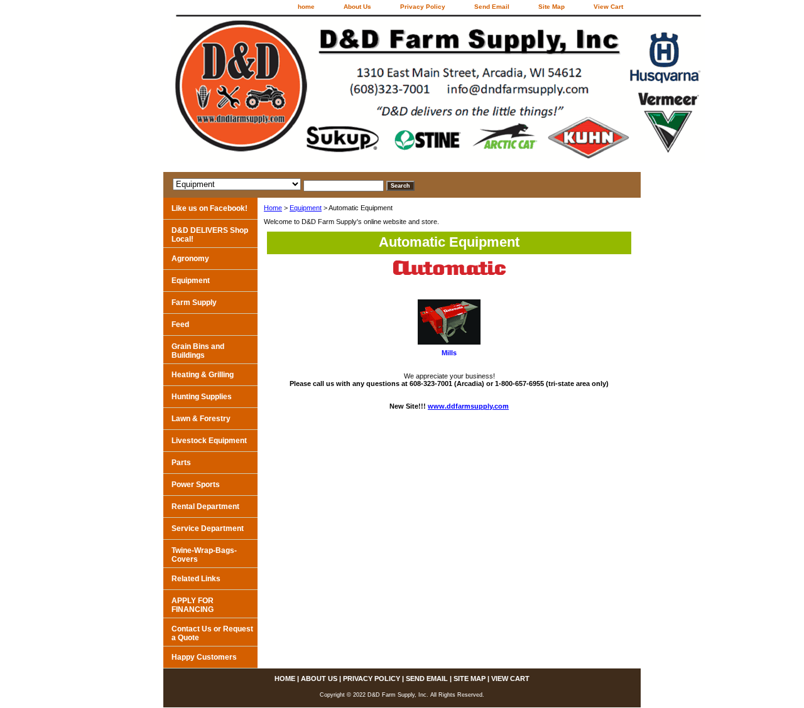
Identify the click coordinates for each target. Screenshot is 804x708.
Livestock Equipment (209, 440)
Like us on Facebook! (209, 208)
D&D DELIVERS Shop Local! (209, 235)
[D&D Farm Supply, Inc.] (320, 93)
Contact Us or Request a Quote (212, 633)
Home (273, 208)
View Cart (608, 6)
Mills (449, 353)
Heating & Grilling (202, 374)
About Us (357, 6)
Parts (181, 462)
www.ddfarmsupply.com (468, 406)
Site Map (551, 6)
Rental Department (205, 506)
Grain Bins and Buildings (197, 351)
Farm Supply (194, 302)
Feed (180, 324)
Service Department (207, 528)
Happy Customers (204, 657)
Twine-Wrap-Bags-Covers (204, 555)
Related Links (195, 578)
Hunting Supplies (201, 396)
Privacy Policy (422, 6)
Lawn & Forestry (201, 418)
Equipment (306, 208)
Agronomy (190, 258)
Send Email (491, 6)
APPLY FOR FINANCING (192, 605)
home (306, 6)
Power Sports (195, 484)
